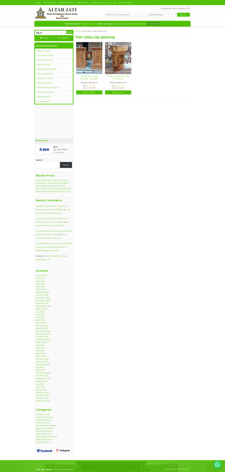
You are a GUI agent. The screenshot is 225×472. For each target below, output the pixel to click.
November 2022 (43, 373)
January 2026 (42, 295)
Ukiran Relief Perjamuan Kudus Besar (53, 183)
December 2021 (43, 395)
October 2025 (42, 303)
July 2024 (40, 345)
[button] (217, 464)
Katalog (112, 2)
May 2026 (40, 283)
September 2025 (43, 306)
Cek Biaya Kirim (125, 2)
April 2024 (40, 353)
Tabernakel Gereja (45, 92)
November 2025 (43, 300)
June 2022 (40, 386)
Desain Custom (98, 2)
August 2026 (41, 275)
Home (38, 2)
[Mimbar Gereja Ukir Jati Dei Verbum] (118, 58)
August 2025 (41, 309)
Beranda (78, 31)
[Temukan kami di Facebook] (45, 450)
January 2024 (42, 361)
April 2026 (40, 286)
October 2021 (42, 398)
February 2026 (42, 292)
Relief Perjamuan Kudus (47, 87)
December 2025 (43, 298)
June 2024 (40, 348)
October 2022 (42, 375)
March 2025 (41, 322)
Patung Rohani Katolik (47, 69)
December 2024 (43, 331)
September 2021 (43, 400)
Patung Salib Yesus (45, 74)
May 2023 (40, 370)
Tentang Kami (49, 2)
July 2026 (40, 278)
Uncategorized (43, 101)
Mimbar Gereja (43, 64)
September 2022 (43, 378)
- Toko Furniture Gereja (55, 469)
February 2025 (42, 325)
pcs (69, 32)
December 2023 (43, 364)
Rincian (45, 38)
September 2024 (43, 339)
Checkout (64, 38)
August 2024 (41, 342)
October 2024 (42, 336)
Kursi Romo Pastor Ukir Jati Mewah (52, 180)
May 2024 (40, 350)
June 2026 (40, 281)
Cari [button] (184, 15)
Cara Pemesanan (66, 2)
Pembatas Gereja (45, 78)
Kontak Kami (83, 2)
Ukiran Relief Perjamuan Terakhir (50, 186)
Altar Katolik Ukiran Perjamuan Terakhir (53, 188)
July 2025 (40, 311)
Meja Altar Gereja (45, 60)
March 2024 (41, 356)
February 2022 (42, 392)
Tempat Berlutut (44, 97)
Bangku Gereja (43, 51)
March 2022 (41, 389)
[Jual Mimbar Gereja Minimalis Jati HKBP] (89, 58)
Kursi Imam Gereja (45, 55)
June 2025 (40, 314)
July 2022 (40, 384)
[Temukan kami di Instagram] (63, 450)
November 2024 (43, 334)
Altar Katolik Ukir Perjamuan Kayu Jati (53, 191)
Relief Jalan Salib (44, 83)
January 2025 (42, 328)
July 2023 (40, 367)
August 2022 (41, 381)
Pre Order (90, 92)
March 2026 (41, 289)
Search (39, 160)
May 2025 (40, 317)
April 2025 (40, 320)
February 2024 (42, 359)
